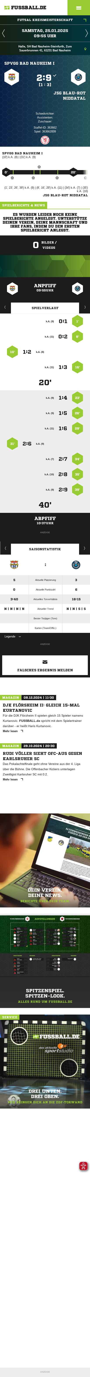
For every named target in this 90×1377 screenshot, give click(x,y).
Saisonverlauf (84, 548)
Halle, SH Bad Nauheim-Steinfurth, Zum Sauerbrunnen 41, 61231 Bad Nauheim (45, 48)
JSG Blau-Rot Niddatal (70, 95)
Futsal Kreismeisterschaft (45, 19)
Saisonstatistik (45, 549)
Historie (5, 548)
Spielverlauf (45, 308)
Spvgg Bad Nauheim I (29, 63)
